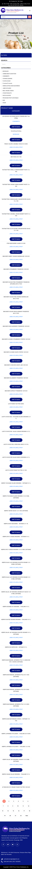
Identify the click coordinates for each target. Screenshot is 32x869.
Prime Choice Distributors (13, 35)
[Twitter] (8, 844)
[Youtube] (12, 844)
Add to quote (16, 126)
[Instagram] (17, 844)
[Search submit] (29, 17)
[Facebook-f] (3, 844)
